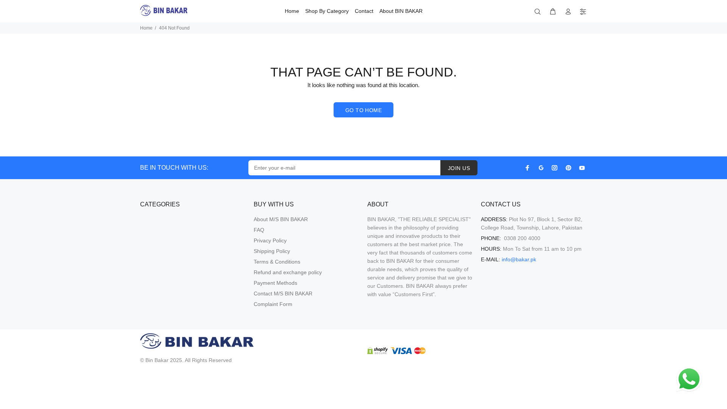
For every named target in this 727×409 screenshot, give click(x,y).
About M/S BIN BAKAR (281, 219)
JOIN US (459, 168)
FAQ (259, 230)
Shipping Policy (272, 251)
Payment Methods (275, 283)
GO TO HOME (363, 110)
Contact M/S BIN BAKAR (283, 293)
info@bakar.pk (519, 259)
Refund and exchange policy (288, 272)
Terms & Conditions (277, 262)
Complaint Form (273, 304)
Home (146, 28)
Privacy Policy (270, 240)
